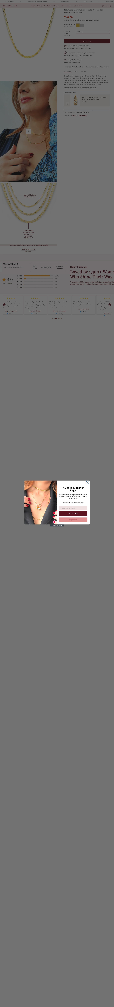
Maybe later (73, 520)
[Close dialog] (87, 482)
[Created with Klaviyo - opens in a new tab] (57, 525)
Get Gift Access (73, 513)
